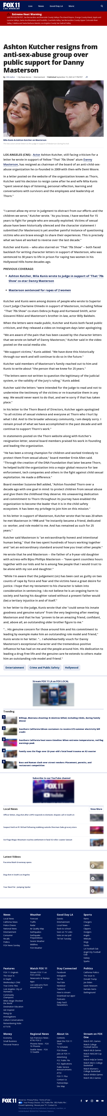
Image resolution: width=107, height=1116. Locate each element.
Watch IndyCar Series (93, 1059)
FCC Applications (64, 1063)
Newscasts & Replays (40, 978)
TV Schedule (62, 1047)
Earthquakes (35, 932)
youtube (97, 1101)
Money (7, 1033)
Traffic (33, 922)
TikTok (60, 979)
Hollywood (71, 667)
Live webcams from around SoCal (39, 986)
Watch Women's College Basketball (92, 1070)
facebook (81, 1101)
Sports (88, 914)
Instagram (61, 975)
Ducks (86, 945)
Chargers (88, 922)
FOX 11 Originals (10, 972)
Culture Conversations (13, 1020)
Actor (36, 155)
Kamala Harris (90, 989)
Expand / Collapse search (102, 6)
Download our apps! (66, 995)
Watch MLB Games (92, 1050)
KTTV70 (6, 1026)
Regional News (39, 1033)
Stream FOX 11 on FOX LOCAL (38, 973)
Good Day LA (65, 914)
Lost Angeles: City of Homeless (12, 990)
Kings (86, 942)
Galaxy (87, 958)
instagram (92, 1101)
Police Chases (9, 925)
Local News (10, 809)
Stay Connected (67, 968)
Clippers (87, 928)
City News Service (24, 77)
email (102, 1101)
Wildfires (34, 944)
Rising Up (7, 1013)
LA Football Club (91, 948)
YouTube (61, 982)
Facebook (61, 972)
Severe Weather (37, 941)
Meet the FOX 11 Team (64, 1042)
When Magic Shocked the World (13, 1002)
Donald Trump (90, 979)
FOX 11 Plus (62, 1076)
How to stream (63, 992)
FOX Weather (36, 948)
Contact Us (62, 1079)
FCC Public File (63, 1060)
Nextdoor (61, 985)
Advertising (62, 1057)
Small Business (10, 1041)
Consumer (8, 935)
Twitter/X (61, 989)
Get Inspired (8, 1010)
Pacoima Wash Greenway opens (17, 862)
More (71, 6)
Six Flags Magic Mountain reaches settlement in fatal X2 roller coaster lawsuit (37, 839)
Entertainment (39, 77)
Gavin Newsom (90, 985)
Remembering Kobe (12, 1023)
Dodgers (87, 932)
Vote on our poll (64, 935)
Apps (32, 981)
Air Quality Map (37, 928)
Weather (35, 914)
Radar (32, 925)
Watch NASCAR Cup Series (93, 1055)
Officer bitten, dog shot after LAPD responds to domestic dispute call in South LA (38, 814)
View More (96, 809)
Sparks (87, 961)
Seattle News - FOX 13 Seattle (39, 1050)
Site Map (61, 1086)
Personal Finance (11, 1044)
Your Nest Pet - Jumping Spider (17, 887)
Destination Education (13, 1006)
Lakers (87, 925)
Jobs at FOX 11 (63, 1053)
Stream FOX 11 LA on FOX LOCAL (51, 681)
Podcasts (61, 999)
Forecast (34, 918)
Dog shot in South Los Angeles (16, 874)
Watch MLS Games (92, 1078)
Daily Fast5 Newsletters (62, 1003)
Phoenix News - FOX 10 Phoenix (39, 1044)
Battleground (89, 992)
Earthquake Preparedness (36, 936)
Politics (6, 942)
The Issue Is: (9, 975)
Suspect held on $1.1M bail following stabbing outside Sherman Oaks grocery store (40, 827)
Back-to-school (64, 928)
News (6, 914)
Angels (87, 935)
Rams (86, 918)
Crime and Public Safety (44, 667)
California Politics (91, 972)
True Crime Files (10, 985)
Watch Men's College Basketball (93, 1064)
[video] (97, 865)
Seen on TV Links (64, 932)
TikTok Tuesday (64, 938)
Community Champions (8, 996)
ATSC (59, 1073)
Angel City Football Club (92, 953)
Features (8, 968)
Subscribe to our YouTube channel (51, 778)
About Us (62, 1033)
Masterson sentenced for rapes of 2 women (40, 290)
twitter (86, 1101)
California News (10, 922)
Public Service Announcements (64, 1068)
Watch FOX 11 (38, 968)
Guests (60, 918)
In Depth (7, 979)
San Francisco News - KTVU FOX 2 (40, 1039)
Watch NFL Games (92, 1041)
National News (10, 928)
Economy (7, 1037)
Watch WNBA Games (93, 1074)
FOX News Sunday (11, 945)
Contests (61, 1037)
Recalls (6, 938)
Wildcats (87, 938)
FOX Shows (62, 1050)
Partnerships (62, 1083)
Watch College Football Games (91, 1045)
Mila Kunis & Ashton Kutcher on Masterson (24, 140)
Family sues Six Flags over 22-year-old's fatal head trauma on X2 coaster (57, 751)
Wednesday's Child (11, 982)
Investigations (9, 1016)
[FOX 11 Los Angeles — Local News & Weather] (12, 6)
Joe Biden (88, 982)
